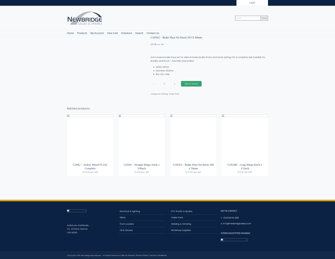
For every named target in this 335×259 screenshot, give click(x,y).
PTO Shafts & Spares (181, 211)
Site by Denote (128, 255)
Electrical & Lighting (130, 211)
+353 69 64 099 (230, 217)
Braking (164, 94)
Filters (123, 217)
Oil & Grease (126, 230)
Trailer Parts (174, 94)
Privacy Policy (142, 255)
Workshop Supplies (181, 230)
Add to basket (191, 84)
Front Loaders (127, 223)
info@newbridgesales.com (237, 223)
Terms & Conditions (158, 255)
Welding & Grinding (181, 223)
